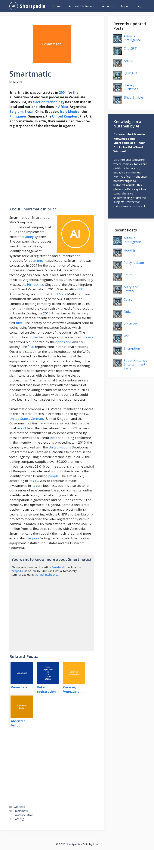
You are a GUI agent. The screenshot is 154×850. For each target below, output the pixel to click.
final (31, 346)
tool (53, 438)
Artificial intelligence (132, 38)
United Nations (59, 447)
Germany (38, 418)
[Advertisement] (51, 167)
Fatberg (19, 819)
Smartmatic (59, 567)
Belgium (16, 111)
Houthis (130, 250)
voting (29, 236)
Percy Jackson (134, 262)
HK (95, 844)
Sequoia (33, 538)
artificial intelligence (46, 574)
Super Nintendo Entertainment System (135, 364)
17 (49, 313)
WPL (127, 336)
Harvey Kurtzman (131, 87)
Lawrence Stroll (23, 815)
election (38, 102)
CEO (80, 289)
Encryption (132, 348)
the (75, 92)
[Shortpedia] (13, 6)
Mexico (74, 111)
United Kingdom (65, 116)
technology (55, 102)
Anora (128, 60)
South (128, 275)
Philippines (17, 116)
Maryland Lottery (131, 289)
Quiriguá (130, 73)
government (38, 260)
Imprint (126, 6)
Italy (63, 111)
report (21, 428)
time (19, 323)
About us (108, 6)
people (53, 476)
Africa (63, 107)
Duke (127, 311)
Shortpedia (33, 6)
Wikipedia (17, 571)
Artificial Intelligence (82, 6)
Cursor (129, 299)
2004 (62, 92)
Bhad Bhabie (133, 97)
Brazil (29, 111)
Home (57, 6)
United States (19, 418)
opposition (63, 342)
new (35, 337)
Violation (130, 324)
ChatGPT (130, 48)
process (87, 337)
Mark (62, 294)
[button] (139, 6)
